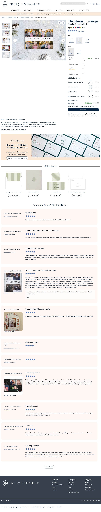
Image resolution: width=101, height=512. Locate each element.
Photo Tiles (70, 10)
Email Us (97, 500)
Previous (15, 40)
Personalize (83, 109)
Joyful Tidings (6, 362)
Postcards (87, 42)
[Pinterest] (9, 500)
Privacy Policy (50, 507)
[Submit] (87, 3)
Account (87, 482)
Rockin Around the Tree (8, 348)
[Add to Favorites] (59, 23)
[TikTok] (2, 500)
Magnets (71, 42)
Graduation (15, 10)
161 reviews (81, 31)
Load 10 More (49, 467)
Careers (70, 489)
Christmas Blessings (8, 216)
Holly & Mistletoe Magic (8, 449)
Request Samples (90, 489)
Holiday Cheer (7, 429)
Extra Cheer (6, 292)
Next (63, 40)
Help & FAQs (88, 487)
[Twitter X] (5, 500)
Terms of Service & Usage (37, 507)
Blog (69, 487)
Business (58, 10)
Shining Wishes (7, 409)
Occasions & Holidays (43, 10)
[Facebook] (7, 500)
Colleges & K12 (84, 10)
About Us (71, 482)
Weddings (27, 10)
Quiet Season (6, 234)
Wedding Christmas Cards (26, 17)
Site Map (59, 507)
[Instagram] (12, 500)
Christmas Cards (11, 17)
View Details (94, 115)
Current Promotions (74, 492)
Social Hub (71, 484)
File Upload (88, 484)
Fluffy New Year (7, 252)
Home (2, 17)
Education (54, 489)
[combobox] (74, 3)
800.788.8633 (87, 500)
